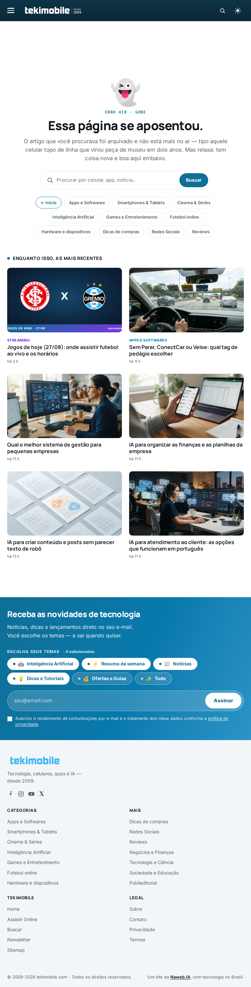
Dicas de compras (121, 231)
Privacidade (142, 929)
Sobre (135, 909)
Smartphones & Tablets (141, 202)
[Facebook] (10, 794)
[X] (41, 794)
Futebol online (184, 217)
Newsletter (18, 939)
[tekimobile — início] (52, 10)
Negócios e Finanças (151, 852)
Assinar (223, 700)
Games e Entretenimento (132, 217)
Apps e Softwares (87, 202)
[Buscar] (222, 10)
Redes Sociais (166, 231)
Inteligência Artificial (73, 217)
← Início (49, 202)
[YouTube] (31, 794)
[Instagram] (21, 794)
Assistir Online (22, 919)
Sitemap (16, 950)
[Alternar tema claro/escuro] (237, 10)
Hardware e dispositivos (66, 231)
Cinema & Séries (193, 202)
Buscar (194, 180)
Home (13, 909)
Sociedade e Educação (154, 872)
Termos (137, 939)
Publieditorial (143, 883)
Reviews (200, 231)
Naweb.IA (180, 976)
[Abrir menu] (11, 10)
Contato (137, 919)
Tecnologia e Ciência (151, 862)
